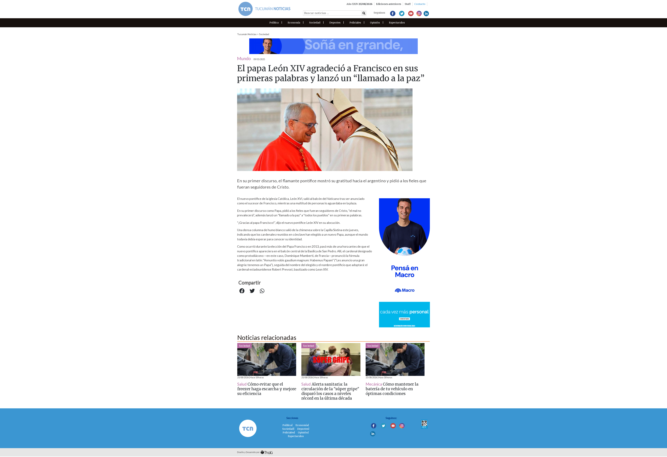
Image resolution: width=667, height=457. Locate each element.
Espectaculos (397, 22)
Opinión (375, 22)
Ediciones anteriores (388, 4)
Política (274, 22)
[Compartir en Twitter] (252, 291)
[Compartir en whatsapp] (262, 291)
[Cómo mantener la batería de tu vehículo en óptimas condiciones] (395, 359)
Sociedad (314, 22)
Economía (294, 22)
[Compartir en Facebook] (242, 291)
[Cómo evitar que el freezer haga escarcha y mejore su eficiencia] (266, 359)
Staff (408, 4)
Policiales (355, 22)
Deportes (334, 22)
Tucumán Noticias (247, 34)
